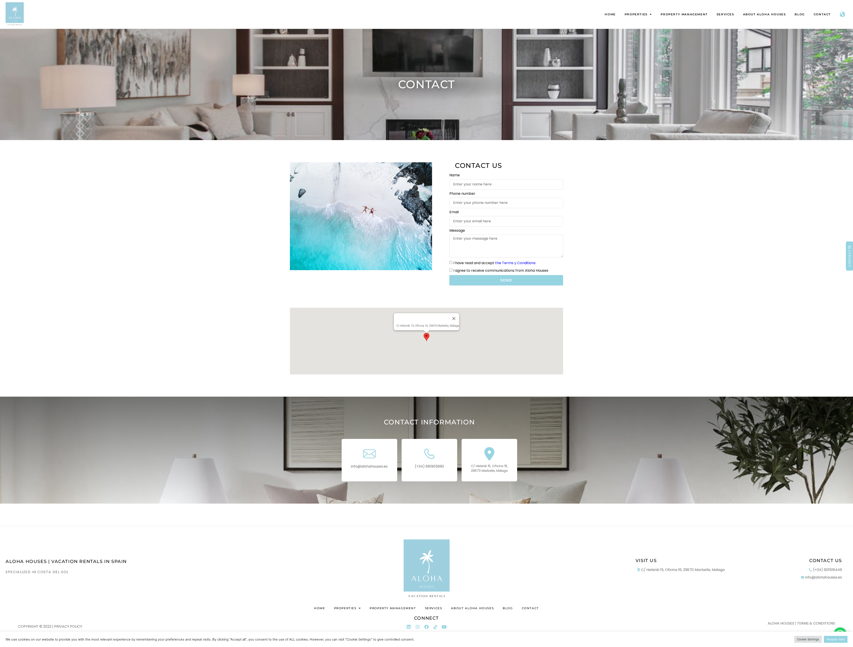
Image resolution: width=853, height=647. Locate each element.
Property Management (684, 14)
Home (610, 14)
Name (454, 175)
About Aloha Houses (764, 14)
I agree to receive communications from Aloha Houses (500, 270)
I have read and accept (494, 262)
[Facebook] (426, 627)
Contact (822, 14)
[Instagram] (417, 627)
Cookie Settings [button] (808, 639)
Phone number (462, 194)
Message (457, 231)
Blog (800, 14)
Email (454, 212)
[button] (426, 337)
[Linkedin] (409, 627)
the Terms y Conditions (515, 262)
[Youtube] (444, 627)
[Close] (453, 318)
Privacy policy (68, 626)
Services (725, 14)
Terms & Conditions (816, 623)
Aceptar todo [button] (836, 639)
